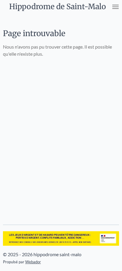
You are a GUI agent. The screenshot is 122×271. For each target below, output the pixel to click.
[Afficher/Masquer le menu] (115, 6)
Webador (33, 261)
